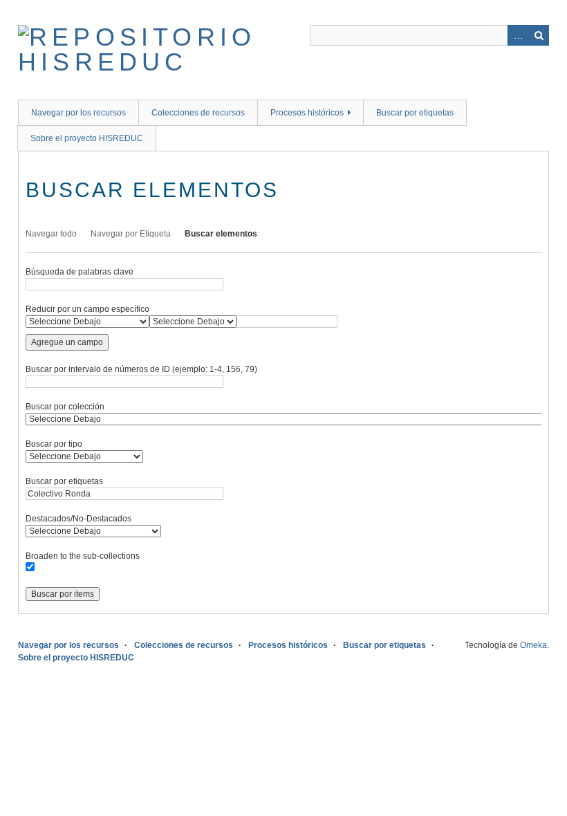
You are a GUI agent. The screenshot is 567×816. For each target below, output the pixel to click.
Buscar (538, 35)
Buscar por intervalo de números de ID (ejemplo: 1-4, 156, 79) (141, 369)
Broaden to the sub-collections (83, 556)
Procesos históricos (307, 113)
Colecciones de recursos (198, 113)
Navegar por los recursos (78, 113)
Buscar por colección (65, 406)
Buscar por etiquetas (415, 113)
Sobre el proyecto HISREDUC (86, 138)
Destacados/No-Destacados (78, 518)
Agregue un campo (67, 342)
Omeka (533, 645)
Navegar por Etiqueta (131, 234)
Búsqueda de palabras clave (79, 272)
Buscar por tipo (54, 444)
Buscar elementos (221, 234)
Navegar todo (51, 234)
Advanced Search (518, 35)
